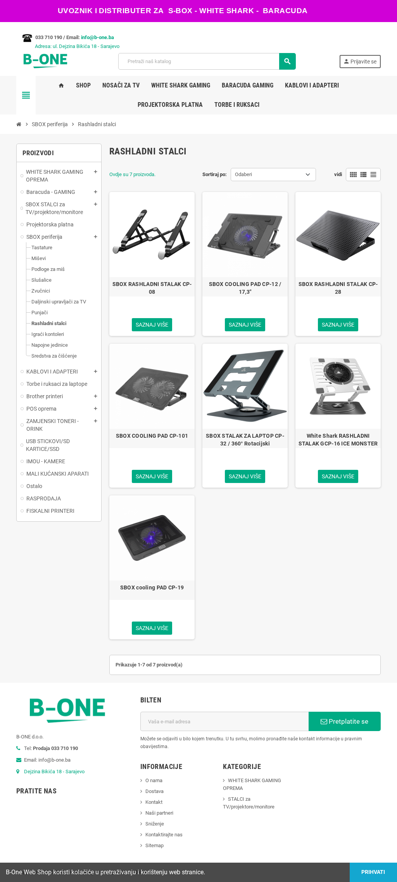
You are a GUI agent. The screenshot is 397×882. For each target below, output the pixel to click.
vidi (338, 174)
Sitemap (154, 845)
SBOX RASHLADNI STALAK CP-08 (152, 288)
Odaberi (243, 174)
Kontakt (153, 802)
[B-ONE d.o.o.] (45, 61)
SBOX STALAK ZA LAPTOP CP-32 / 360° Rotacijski (245, 440)
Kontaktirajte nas (164, 834)
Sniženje (154, 824)
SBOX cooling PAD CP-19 (152, 587)
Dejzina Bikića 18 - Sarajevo (54, 771)
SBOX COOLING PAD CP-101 (152, 436)
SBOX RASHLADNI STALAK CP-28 (338, 288)
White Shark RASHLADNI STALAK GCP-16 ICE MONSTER (338, 440)
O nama (153, 780)
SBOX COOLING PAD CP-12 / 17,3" (245, 288)
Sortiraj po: (214, 174)
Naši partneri (159, 813)
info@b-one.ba (97, 37)
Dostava (154, 791)
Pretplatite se (347, 721)
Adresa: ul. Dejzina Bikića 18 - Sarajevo (67, 46)
